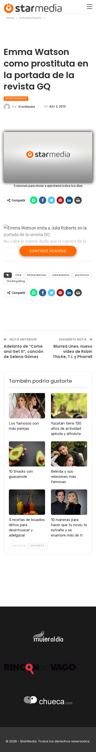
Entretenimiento (16, 98)
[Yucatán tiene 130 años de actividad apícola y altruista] (69, 405)
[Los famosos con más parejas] (27, 405)
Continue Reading (48, 251)
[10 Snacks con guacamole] (27, 454)
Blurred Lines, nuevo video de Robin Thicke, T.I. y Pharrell (72, 351)
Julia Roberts (60, 275)
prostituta (82, 275)
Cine (18, 275)
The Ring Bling (15, 281)
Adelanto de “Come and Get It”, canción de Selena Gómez (23, 351)
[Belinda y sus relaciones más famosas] (69, 454)
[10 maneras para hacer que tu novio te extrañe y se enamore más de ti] (69, 502)
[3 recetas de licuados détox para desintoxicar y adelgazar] (27, 502)
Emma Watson (36, 275)
